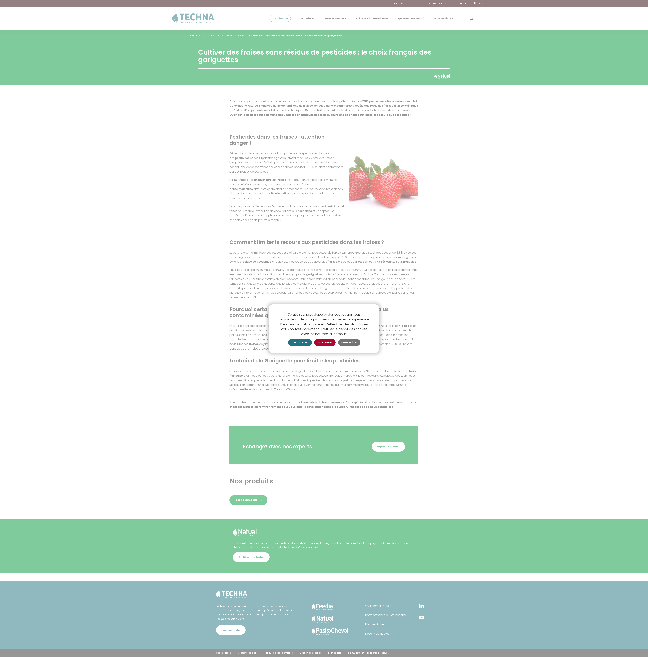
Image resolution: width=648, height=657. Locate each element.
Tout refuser (325, 342)
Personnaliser (349, 342)
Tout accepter (299, 342)
